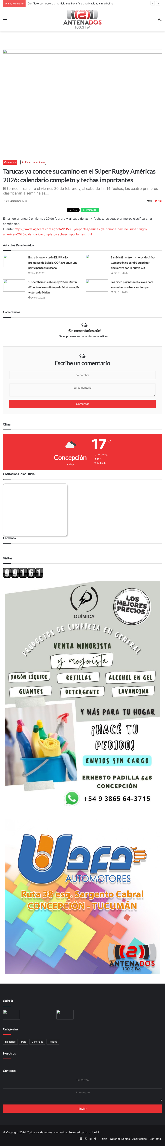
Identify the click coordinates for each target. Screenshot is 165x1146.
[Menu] (5, 20)
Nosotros (9, 1053)
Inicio (104, 1138)
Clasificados (139, 1138)
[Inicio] (82, 19)
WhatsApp (91, 209)
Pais (23, 1041)
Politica (53, 1041)
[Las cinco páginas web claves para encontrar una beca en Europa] (97, 285)
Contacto (9, 1070)
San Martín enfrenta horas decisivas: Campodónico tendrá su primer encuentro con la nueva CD (134, 262)
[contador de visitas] (23, 576)
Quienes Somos (120, 1138)
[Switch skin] (160, 20)
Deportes (10, 1041)
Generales (10, 162)
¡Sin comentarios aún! (84, 330)
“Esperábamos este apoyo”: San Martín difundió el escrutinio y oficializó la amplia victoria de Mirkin (53, 287)
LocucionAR (92, 1132)
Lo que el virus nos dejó (43, 3)
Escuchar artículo (35, 162)
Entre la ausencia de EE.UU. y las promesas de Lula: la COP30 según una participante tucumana (52, 262)
